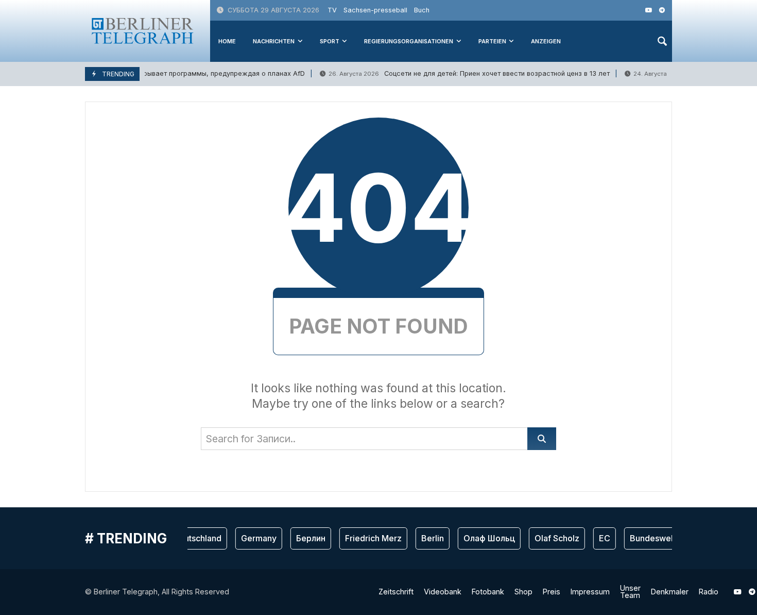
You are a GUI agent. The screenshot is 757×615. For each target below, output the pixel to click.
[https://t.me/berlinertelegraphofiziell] (662, 10)
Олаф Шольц (484, 538)
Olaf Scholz (551, 538)
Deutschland (192, 538)
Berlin (427, 538)
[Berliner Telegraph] (142, 30)
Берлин (305, 538)
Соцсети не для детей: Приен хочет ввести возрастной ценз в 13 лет (463, 73)
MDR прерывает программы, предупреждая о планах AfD (176, 73)
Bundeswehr (649, 538)
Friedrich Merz (368, 538)
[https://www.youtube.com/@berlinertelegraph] (648, 10)
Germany (253, 538)
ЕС (599, 538)
